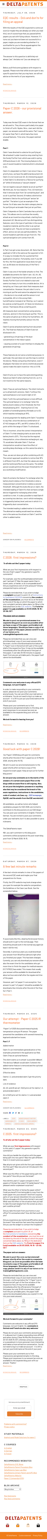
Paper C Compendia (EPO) (14, 1478)
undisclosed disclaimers (24, 1124)
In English (8, 1448)
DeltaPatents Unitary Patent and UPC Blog (20, 1473)
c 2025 (21, 1121)
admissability (10, 1121)
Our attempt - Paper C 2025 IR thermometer (22, 1020)
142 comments (29, 1108)
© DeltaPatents (12, 1535)
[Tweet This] (13, 1113)
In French (7, 1454)
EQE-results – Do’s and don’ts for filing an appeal (23, 19)
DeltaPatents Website (12, 1475)
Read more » (7, 84)
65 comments (29, 539)
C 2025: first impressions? (19, 1134)
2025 (13, 1118)
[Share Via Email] (19, 1113)
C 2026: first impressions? (19, 557)
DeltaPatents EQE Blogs (13, 1464)
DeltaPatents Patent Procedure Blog (18, 1467)
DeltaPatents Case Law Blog (15, 1470)
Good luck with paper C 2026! (21, 749)
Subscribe (19, 1414)
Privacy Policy (37, 1535)
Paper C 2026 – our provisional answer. (22, 110)
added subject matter (27, 1118)
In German (8, 1451)
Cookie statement (25, 1535)
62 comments (24, 731)
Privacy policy (9, 1427)
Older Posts (23, 1386)
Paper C (8, 1124)
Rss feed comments (12, 1499)
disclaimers (32, 1121)
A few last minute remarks (19, 866)
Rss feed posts (10, 1496)
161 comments (24, 1372)
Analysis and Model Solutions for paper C (20, 1437)
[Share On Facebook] (16, 1113)
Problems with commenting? (15, 1424)
